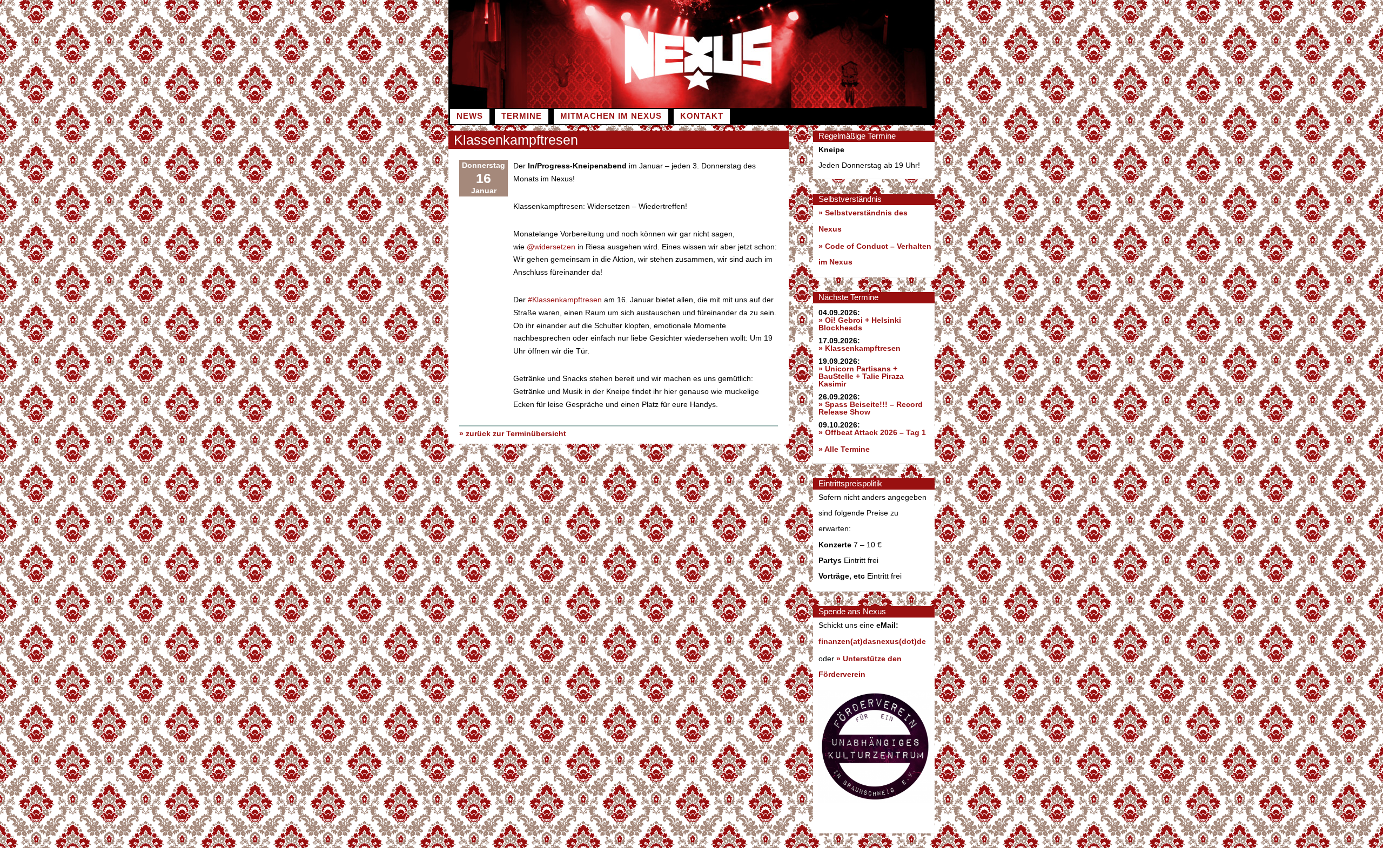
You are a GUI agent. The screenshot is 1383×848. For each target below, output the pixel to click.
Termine (521, 116)
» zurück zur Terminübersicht (512, 433)
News (469, 116)
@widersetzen (551, 246)
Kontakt (701, 116)
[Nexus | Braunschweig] (813, 105)
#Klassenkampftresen (565, 299)
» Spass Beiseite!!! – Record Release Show (870, 408)
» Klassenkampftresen (859, 348)
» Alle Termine (844, 449)
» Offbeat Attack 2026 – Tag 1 (872, 432)
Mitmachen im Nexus (611, 116)
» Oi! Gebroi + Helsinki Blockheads (859, 324)
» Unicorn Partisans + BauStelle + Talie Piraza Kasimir (861, 376)
